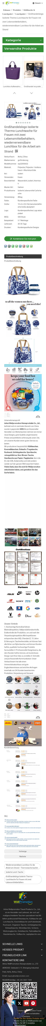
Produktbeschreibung (14, 256)
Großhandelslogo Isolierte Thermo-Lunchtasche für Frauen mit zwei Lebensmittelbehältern (19, 879)
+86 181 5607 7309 (24, 980)
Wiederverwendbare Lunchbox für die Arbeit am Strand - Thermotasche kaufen (22, 866)
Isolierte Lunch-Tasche (14, 872)
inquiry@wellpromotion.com (18, 976)
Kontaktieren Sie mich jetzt (24, 239)
